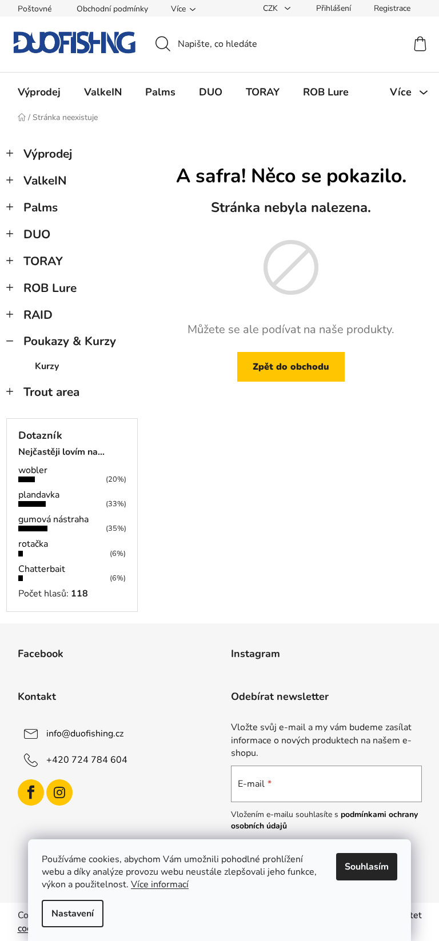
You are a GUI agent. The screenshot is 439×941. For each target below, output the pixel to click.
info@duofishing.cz (84, 733)
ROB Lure (50, 288)
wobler (32, 470)
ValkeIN (45, 181)
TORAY (43, 261)
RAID (38, 315)
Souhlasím (367, 866)
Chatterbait (41, 569)
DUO (36, 234)
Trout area (51, 392)
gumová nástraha (53, 519)
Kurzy (47, 366)
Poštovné (34, 8)
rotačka (33, 544)
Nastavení (72, 913)
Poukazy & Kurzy (69, 341)
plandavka (38, 494)
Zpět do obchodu (291, 367)
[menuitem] (39, 92)
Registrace (392, 8)
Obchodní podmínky (112, 8)
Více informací (160, 884)
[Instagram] (59, 792)
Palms (40, 207)
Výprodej (47, 154)
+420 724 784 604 (86, 760)
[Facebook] (31, 792)
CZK (271, 8)
